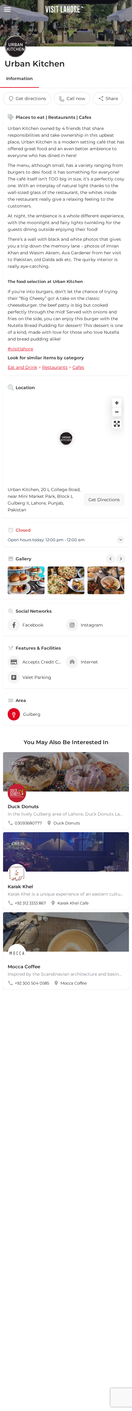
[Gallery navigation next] (121, 558)
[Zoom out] (116, 411)
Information (19, 78)
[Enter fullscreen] (116, 423)
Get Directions (104, 499)
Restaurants (55, 367)
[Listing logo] (15, 46)
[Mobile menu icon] (6, 9)
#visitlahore (20, 349)
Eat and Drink (22, 367)
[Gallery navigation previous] (111, 558)
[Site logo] (65, 9)
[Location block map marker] (66, 438)
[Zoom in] (116, 402)
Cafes (78, 367)
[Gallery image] (26, 580)
